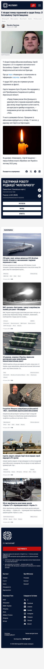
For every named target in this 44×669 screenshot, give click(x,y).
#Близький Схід (33, 273)
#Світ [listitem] (4, 612)
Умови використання (31, 633)
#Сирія (34, 471)
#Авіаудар (5, 469)
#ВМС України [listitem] (7, 606)
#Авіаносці (5, 273)
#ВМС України (24, 323)
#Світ (11, 276)
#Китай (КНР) (6, 374)
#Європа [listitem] (5, 618)
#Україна (4, 21)
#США (15, 276)
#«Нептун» (5, 321)
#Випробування (6, 422)
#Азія (4, 372)
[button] (39, 5)
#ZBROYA (32, 321)
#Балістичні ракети (15, 323)
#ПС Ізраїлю (19, 471)
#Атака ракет (6, 323)
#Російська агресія (38, 18)
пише (10, 74)
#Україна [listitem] (5, 609)
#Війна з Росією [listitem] (7, 615)
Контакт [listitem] (26, 581)
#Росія (14, 325)
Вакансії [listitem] (26, 584)
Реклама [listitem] (26, 578)
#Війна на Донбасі (14, 18)
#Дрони (10, 519)
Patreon (22, 203)
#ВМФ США (5, 276)
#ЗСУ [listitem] (4, 600)
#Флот (19, 276)
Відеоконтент (7, 590)
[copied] (39, 190)
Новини (5, 578)
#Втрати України (23, 18)
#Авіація (32, 469)
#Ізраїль (13, 471)
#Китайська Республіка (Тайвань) (18, 374)
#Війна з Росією (33, 516)
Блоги (4, 584)
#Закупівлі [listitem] (6, 603)
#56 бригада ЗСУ (5, 18)
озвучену (15, 77)
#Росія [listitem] (5, 621)
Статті (5, 581)
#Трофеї (17, 424)
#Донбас (30, 18)
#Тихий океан (33, 374)
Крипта (22, 214)
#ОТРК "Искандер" (7, 325)
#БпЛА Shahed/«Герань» (8, 516)
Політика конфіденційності (10, 634)
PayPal (22, 209)
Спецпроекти (7, 587)
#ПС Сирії (25, 471)
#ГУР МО (5, 519)
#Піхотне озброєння (34, 422)
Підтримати (22, 549)
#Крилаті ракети (31, 323)
